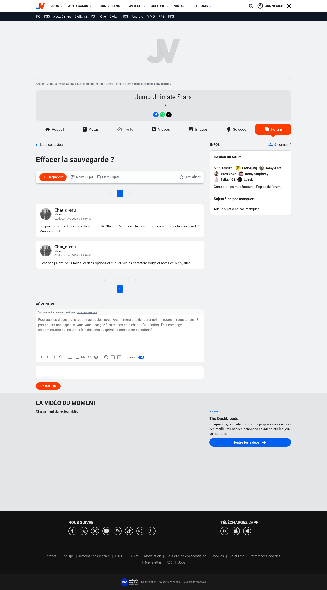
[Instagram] (95, 530)
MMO (151, 16)
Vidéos (179, 6)
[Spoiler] (96, 357)
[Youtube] (106, 530)
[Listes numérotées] (76, 357)
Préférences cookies (265, 556)
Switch (114, 16)
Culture (158, 6)
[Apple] (236, 530)
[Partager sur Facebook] (156, 114)
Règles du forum (268, 187)
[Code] (89, 357)
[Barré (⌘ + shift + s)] (60, 357)
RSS (170, 562)
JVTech (135, 6)
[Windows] (247, 530)
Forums (201, 6)
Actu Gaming (79, 6)
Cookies (218, 556)
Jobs (181, 562)
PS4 (94, 16)
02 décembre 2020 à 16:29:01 (72, 255)
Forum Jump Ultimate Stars (114, 83)
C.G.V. (134, 556)
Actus (94, 129)
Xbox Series (62, 16)
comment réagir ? (87, 312)
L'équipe (68, 556)
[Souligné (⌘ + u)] (54, 357)
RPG (161, 16)
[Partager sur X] (169, 114)
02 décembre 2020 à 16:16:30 (72, 218)
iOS (125, 16)
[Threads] (140, 530)
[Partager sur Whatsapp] (162, 114)
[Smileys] (106, 357)
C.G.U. (119, 556)
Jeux (55, 6)
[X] (84, 530)
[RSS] (118, 530)
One (103, 16)
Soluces (239, 129)
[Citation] (83, 357)
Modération (152, 556)
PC (38, 16)
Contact (50, 556)
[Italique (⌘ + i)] (47, 357)
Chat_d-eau (65, 210)
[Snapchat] (152, 530)
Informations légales (94, 556)
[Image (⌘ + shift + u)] (112, 357)
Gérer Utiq (236, 556)
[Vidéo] (119, 357)
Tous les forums (85, 83)
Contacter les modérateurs (234, 187)
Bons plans (110, 6)
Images (201, 129)
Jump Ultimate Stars (60, 83)
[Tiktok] (129, 530)
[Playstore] (224, 530)
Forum (276, 129)
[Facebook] (72, 530)
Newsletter (153, 562)
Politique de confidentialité (186, 556)
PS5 (47, 16)
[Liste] (70, 357)
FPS (171, 16)
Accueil (40, 83)
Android (137, 16)
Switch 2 (81, 16)
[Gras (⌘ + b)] (41, 357)
